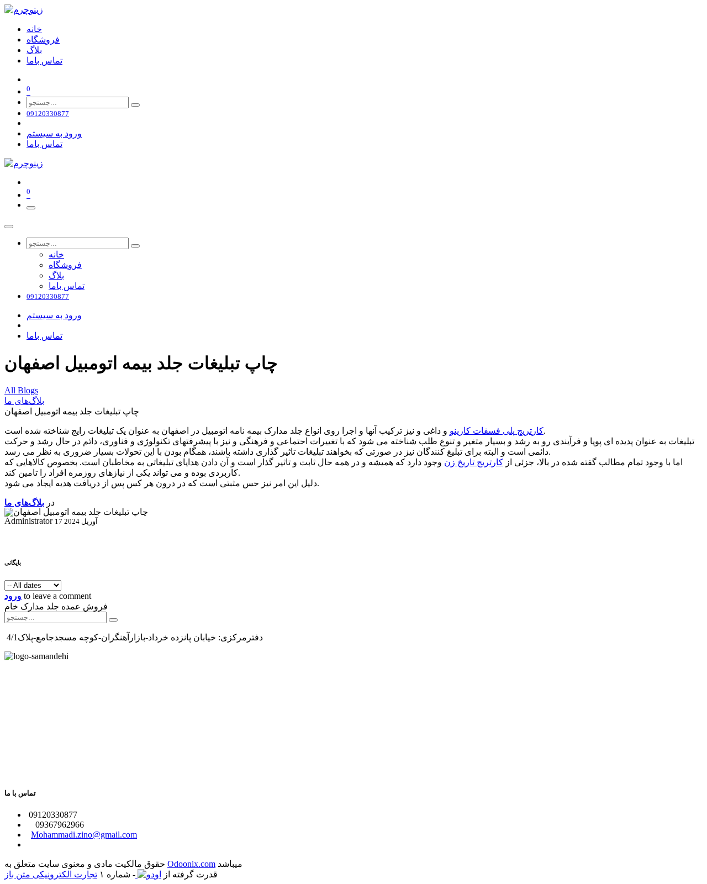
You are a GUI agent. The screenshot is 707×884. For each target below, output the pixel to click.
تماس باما (44, 144)
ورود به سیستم (54, 133)
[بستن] (8, 226)
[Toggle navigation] (31, 207)
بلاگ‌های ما (24, 401)
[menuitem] (34, 29)
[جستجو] (135, 105)
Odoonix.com (191, 864)
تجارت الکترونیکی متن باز (50, 874)
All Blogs (21, 390)
